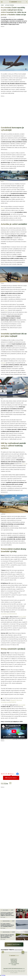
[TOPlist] (2, 975)
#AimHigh (19, 700)
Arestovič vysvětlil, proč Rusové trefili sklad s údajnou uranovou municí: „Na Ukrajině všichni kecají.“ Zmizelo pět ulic (8, 915)
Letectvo (20, 949)
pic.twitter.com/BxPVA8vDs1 (8, 702)
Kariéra (14, 961)
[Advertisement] (14, 41)
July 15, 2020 (22, 616)
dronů (2, 208)
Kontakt (14, 959)
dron (16, 949)
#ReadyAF (13, 700)
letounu (24, 463)
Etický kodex (14, 963)
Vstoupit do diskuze (11, 777)
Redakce (14, 960)
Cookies (14, 962)
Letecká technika (9, 5)
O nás (14, 964)
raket (6, 310)
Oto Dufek (3, 17)
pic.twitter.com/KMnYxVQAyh (9, 613)
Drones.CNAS (8, 739)
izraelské (3, 362)
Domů (2, 5)
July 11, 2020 (21, 705)
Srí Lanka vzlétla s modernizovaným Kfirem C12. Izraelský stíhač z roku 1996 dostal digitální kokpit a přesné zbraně (7, 926)
